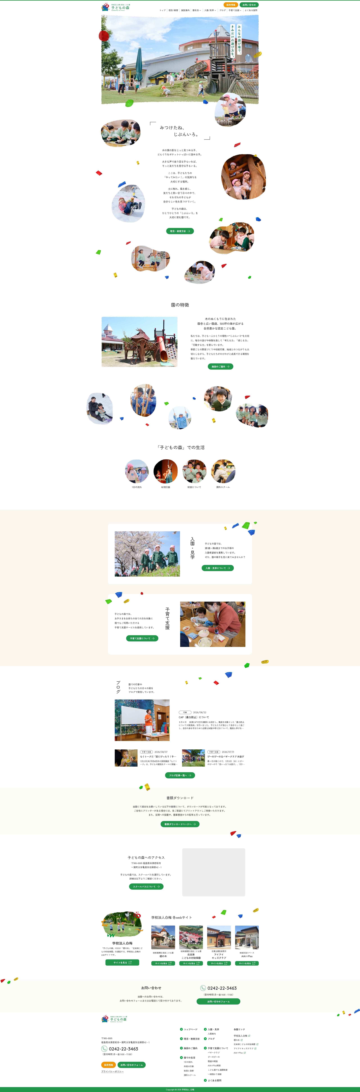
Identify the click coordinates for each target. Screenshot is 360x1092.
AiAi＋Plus (240, 927)
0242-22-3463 (222, 988)
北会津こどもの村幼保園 (188, 929)
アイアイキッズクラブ (214, 929)
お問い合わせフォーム (131, 1065)
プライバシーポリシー (112, 1071)
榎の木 (154, 927)
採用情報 (108, 1065)
